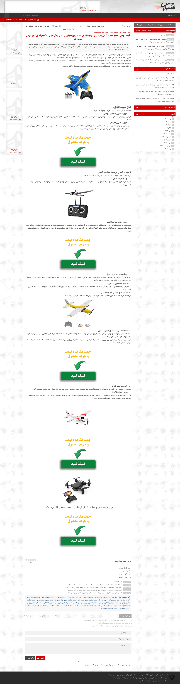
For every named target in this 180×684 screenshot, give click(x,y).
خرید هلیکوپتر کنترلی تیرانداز (44, 597)
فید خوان (143, 681)
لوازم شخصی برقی (116, 32)
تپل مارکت (171, 15)
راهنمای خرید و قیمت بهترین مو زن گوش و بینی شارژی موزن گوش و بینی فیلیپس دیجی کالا (95, 585)
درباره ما (139, 25)
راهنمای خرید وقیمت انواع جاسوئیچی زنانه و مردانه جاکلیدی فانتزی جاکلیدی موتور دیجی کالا (95, 593)
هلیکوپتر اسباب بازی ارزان (97, 606)
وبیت (149, 681)
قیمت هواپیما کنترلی (50, 603)
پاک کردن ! (30, 658)
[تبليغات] (14, 55)
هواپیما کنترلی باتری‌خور (47, 606)
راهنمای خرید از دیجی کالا (101, 32)
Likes (121, 568)
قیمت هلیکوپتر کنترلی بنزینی (45, 600)
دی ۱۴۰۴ (168, 122)
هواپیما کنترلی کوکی (124, 608)
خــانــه (170, 25)
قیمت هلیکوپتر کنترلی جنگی (110, 603)
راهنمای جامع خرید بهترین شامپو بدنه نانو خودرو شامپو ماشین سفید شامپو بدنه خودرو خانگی (95, 590)
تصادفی (138, 30)
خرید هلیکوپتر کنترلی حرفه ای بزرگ (109, 600)
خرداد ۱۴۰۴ (167, 134)
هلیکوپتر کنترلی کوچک (62, 606)
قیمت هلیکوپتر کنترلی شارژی (66, 603)
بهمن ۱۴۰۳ (167, 143)
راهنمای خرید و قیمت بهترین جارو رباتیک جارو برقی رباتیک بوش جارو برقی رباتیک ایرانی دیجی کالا (93, 587)
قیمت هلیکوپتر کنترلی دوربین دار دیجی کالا (88, 603)
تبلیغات (160, 25)
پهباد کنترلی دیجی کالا (60, 597)
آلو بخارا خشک (117, 582)
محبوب (144, 30)
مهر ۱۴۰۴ (168, 131)
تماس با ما (150, 25)
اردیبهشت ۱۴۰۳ (165, 146)
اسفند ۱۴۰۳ (167, 140)
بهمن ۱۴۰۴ (168, 119)
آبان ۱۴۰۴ (168, 128)
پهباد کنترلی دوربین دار (75, 597)
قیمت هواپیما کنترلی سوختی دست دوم (118, 606)
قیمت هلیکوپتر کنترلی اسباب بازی (87, 600)
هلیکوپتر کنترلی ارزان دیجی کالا (79, 606)
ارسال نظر (40, 658)
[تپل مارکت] (164, 6)
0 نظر (48, 26)
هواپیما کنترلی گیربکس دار (109, 608)
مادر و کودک (126, 32)
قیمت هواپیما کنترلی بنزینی (35, 603)
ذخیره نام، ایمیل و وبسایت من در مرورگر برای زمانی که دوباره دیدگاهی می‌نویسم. (108, 665)
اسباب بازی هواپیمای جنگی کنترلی (107, 597)
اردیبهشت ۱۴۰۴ (166, 137)
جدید (149, 30)
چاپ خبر (40, 26)
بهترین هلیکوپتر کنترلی (89, 597)
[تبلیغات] (53, 12)
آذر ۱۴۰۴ (168, 125)
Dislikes (127, 568)
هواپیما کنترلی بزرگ (33, 606)
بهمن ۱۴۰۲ (168, 149)
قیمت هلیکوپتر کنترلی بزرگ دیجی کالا (65, 600)
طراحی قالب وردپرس (160, 681)
